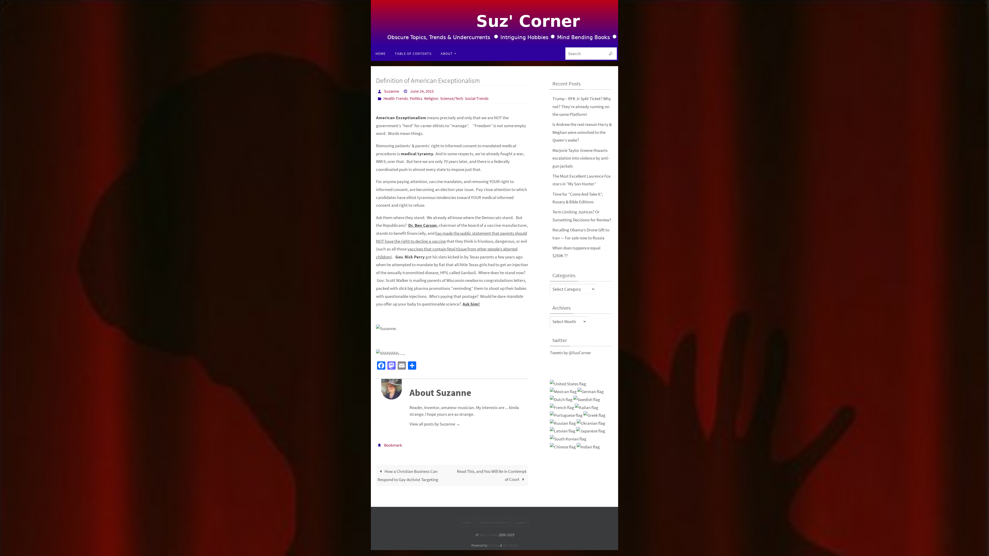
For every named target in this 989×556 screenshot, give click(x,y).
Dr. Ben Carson (422, 225)
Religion (431, 98)
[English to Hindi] (588, 447)
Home (467, 523)
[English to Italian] (586, 408)
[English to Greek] (594, 415)
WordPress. (510, 545)
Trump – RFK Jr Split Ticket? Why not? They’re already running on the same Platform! (581, 106)
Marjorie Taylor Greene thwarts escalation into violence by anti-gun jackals (580, 158)
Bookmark (393, 445)
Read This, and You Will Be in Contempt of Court (491, 475)
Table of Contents (494, 523)
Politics (416, 98)
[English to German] (590, 392)
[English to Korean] (568, 439)
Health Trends (395, 98)
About (522, 523)
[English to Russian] (563, 423)
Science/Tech (451, 98)
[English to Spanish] (563, 392)
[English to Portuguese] (566, 415)
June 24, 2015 (422, 91)
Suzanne (391, 91)
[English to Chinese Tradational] (563, 447)
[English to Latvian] (562, 431)
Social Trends (477, 98)
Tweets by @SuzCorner (570, 352)
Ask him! (471, 304)
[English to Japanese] (590, 431)
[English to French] (562, 408)
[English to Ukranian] (591, 423)
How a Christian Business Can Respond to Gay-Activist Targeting (408, 475)
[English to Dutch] (561, 400)
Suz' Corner (488, 534)
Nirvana (493, 545)
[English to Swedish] (586, 400)
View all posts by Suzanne (435, 424)
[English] (568, 384)
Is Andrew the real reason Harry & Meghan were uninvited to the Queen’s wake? (582, 132)
